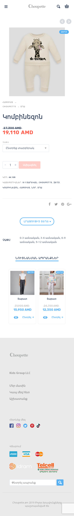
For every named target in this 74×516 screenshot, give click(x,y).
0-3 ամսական (29, 237)
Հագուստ (8, 102)
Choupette (9, 106)
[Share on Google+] (68, 204)
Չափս (6, 142)
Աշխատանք (18, 399)
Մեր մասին (17, 386)
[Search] (60, 482)
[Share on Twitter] (55, 204)
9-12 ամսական (46, 242)
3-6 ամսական (50, 237)
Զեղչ (57, 182)
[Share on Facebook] (48, 204)
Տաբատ (22, 298)
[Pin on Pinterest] (61, 204)
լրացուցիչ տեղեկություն (36, 221)
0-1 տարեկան (30, 182)
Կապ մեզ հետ (19, 392)
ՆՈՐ (33, 187)
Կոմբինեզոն (10, 187)
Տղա (22, 106)
